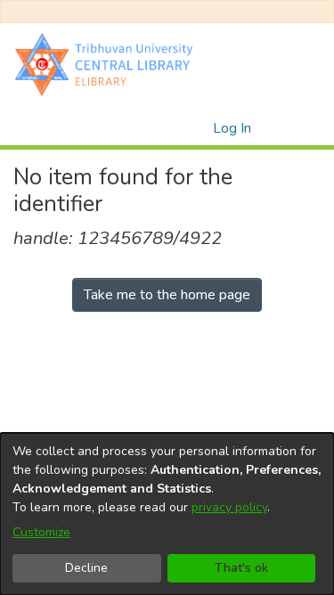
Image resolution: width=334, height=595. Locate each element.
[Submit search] (170, 128)
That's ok (241, 567)
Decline (86, 567)
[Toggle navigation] (296, 128)
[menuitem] (196, 128)
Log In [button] (233, 128)
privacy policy (229, 507)
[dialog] (167, 514)
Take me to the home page (167, 295)
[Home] (107, 63)
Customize (41, 532)
